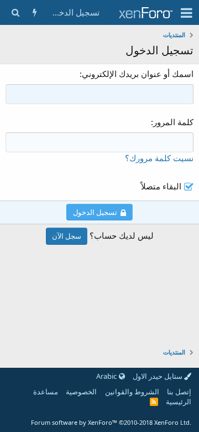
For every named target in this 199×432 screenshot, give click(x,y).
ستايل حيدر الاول (158, 376)
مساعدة (45, 392)
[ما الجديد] (34, 12)
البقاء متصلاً (161, 186)
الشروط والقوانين (132, 392)
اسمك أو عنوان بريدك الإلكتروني (137, 73)
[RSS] (154, 401)
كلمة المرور (173, 121)
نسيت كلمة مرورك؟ (159, 157)
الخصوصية (81, 392)
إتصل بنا (179, 392)
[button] (186, 13)
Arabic (107, 376)
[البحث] (15, 12)
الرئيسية (178, 402)
